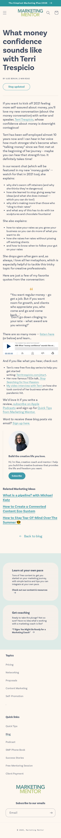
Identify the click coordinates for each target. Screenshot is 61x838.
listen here (47, 334)
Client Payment (15, 773)
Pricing (9, 664)
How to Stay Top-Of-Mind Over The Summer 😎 (30, 520)
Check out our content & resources (29, 590)
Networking (12, 672)
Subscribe (17, 475)
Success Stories (15, 757)
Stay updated (16, 86)
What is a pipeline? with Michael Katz (28, 497)
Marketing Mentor (35, 830)
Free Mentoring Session (19, 765)
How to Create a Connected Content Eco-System (24, 508)
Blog (8, 734)
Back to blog (33, 536)
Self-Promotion (14, 696)
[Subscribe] (51, 813)
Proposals (11, 680)
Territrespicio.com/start (31, 374)
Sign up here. (21, 423)
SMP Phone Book (15, 749)
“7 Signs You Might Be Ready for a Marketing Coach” (29, 631)
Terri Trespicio (24, 119)
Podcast (10, 742)
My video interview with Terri (25, 385)
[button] (5, 13)
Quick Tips (11, 726)
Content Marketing (16, 688)
